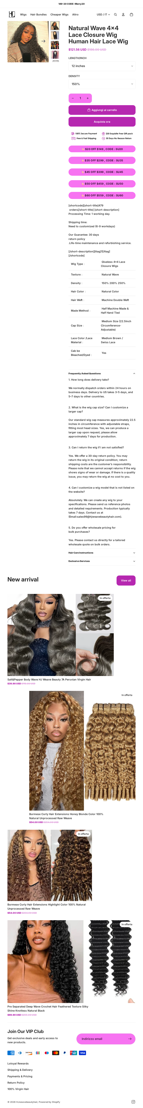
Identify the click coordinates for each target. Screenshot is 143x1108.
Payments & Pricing (19, 1076)
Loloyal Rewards (18, 1063)
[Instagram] (133, 1102)
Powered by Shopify (49, 1102)
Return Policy (16, 1082)
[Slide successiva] (44, 42)
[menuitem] (75, 14)
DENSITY (74, 76)
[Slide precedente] (11, 42)
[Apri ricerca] (115, 14)
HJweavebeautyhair (26, 1102)
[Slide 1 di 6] (55, 26)
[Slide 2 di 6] (55, 35)
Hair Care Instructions (81, 552)
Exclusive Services (79, 561)
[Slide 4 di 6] (55, 55)
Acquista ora (102, 121)
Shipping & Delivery (20, 1069)
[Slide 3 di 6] (55, 45)
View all (126, 580)
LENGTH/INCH (77, 58)
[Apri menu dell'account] (123, 14)
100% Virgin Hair (18, 1089)
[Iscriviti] (130, 1039)
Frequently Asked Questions (85, 373)
